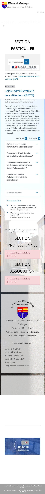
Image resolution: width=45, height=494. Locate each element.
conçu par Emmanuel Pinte (25, 486)
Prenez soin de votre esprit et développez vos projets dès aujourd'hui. (22, 490)
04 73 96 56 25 (28, 328)
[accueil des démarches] (22, 57)
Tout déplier (33, 138)
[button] (22, 145)
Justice (24, 74)
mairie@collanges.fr (30, 331)
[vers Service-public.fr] (24, 67)
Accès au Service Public (12, 26)
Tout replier (20, 138)
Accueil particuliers (12, 74)
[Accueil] (2, 26)
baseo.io (25, 232)
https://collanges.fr (27, 335)
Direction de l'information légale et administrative (21, 230)
